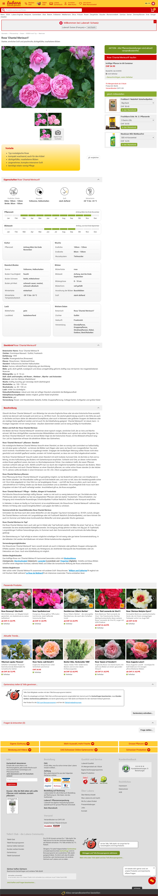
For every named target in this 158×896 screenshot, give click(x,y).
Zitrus (74, 14)
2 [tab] (49, 110)
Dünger (153, 14)
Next (154, 598)
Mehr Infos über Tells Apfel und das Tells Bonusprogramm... (102, 858)
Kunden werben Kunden (15, 849)
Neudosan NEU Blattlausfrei (132, 134)
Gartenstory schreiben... (143, 713)
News (3, 14)
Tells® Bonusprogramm (15, 843)
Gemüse (122, 14)
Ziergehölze (94, 14)
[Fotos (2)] (45, 134)
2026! (8, 14)
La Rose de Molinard (34, 573)
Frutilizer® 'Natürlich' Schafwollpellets (136, 99)
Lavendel (42, 561)
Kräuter (80, 14)
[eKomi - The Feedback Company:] (126, 768)
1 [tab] (46, 110)
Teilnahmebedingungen (73, 702)
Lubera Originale (17, 14)
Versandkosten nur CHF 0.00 (54, 819)
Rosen (86, 14)
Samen (129, 14)
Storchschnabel (20, 561)
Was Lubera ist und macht (90, 798)
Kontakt (84, 811)
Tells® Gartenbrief (13, 856)
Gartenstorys (11, 852)
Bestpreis (27, 14)
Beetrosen (42, 33)
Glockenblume (70, 558)
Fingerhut (64, 561)
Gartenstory (71, 849)
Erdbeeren (57, 14)
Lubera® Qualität (87, 763)
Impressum (123, 786)
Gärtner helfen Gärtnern (15, 846)
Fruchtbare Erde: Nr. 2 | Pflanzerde (135, 116)
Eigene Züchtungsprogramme (92, 770)
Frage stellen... (147, 730)
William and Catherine (78, 570)
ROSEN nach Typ (31, 33)
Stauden (102, 14)
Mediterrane (66, 14)
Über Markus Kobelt (88, 795)
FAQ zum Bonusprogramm (46, 702)
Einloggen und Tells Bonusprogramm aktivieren (99, 853)
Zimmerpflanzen (139, 14)
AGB (120, 792)
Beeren (49, 14)
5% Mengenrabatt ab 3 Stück (116, 84)
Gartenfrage (64, 851)
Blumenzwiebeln (112, 14)
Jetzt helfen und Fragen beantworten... (21, 882)
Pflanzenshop (13, 33)
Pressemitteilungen (88, 804)
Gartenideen (36, 14)
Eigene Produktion (87, 773)
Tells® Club (11, 839)
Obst (44, 14)
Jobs (83, 808)
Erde (147, 14)
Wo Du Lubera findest (89, 801)
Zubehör (4, 17)
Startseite (4, 33)
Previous (4, 598)
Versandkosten (111, 88)
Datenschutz (123, 789)
